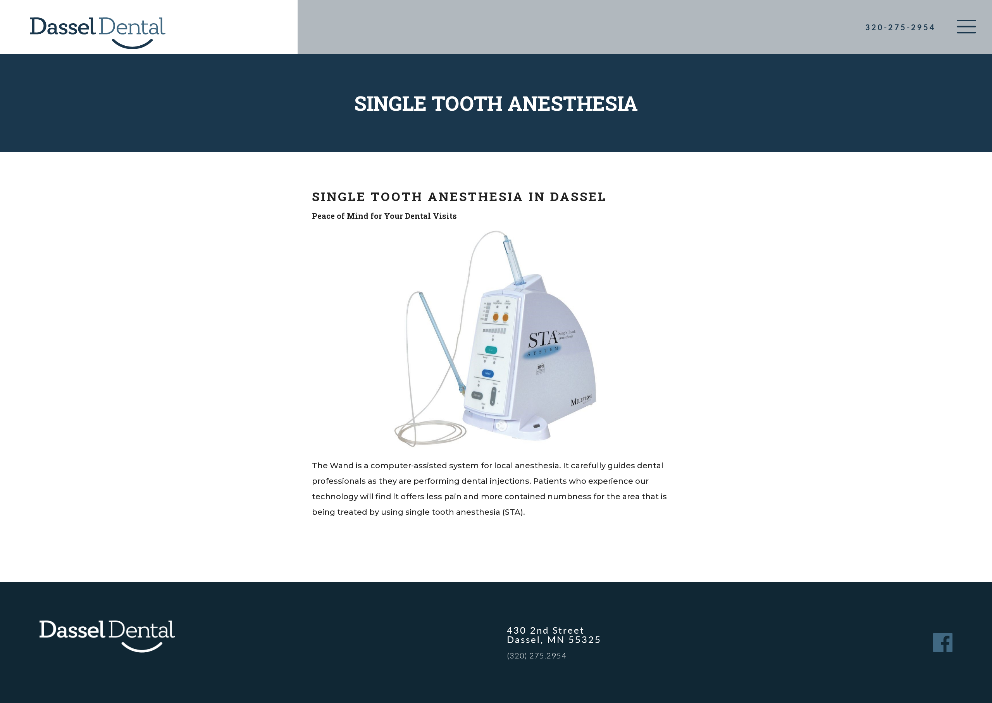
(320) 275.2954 (537, 655)
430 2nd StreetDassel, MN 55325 (554, 634)
